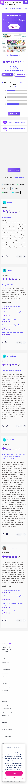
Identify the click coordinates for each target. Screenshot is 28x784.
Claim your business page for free (14, 21)
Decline (14, 777)
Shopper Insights (6, 715)
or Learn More (20, 22)
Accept (14, 773)
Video (3, 680)
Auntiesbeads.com (14, 55)
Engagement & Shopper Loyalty (9, 712)
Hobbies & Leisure (12, 58)
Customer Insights (6, 736)
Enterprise (4, 694)
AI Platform (5, 690)
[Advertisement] (14, 153)
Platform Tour (5, 662)
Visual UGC (5, 676)
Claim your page (14, 26)
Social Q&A (5, 673)
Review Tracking (6, 687)
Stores (2, 4)
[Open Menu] (26, 2)
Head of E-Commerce (7, 729)
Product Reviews (6, 669)
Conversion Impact (6, 708)
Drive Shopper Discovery (8, 705)
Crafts (18, 58)
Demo (3, 719)
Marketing (4, 726)
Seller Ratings (5, 666)
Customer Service (6, 733)
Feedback (4, 683)
